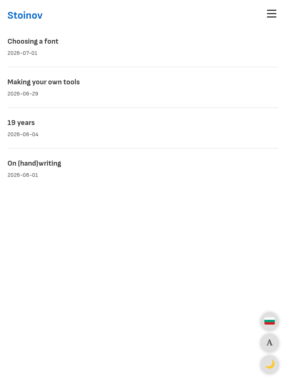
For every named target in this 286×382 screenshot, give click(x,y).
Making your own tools (43, 82)
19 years (21, 122)
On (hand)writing (34, 163)
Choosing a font (32, 41)
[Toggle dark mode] (270, 364)
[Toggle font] (270, 342)
